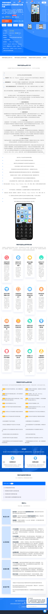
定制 (27, 2)
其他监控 (21, 25)
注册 (44, 2)
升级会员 (4, 25)
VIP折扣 (12, 30)
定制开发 (15, 25)
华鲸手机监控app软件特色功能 (20, 57)
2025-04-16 (8, 483)
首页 (14, 2)
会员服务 (44, 57)
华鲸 (5, 97)
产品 (19, 2)
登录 (39, 2)
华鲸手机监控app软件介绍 (7, 57)
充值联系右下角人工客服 (18, 21)
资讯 (23, 2)
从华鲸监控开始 (24, 606)
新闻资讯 (10, 25)
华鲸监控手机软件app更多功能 (35, 57)
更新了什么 (18, 33)
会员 (31, 2)
